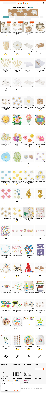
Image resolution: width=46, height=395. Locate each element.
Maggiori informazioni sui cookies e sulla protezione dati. (10, 388)
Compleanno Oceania (16, 375)
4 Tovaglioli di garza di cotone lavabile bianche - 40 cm (28, 70)
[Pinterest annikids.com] (5, 380)
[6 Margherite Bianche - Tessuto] (17, 101)
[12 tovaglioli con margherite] (28, 101)
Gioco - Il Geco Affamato (17, 310)
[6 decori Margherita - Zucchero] (5, 212)
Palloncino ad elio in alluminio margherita (5, 126)
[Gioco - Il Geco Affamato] (17, 304)
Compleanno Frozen (15, 370)
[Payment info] (17, 380)
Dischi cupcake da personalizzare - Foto (17, 347)
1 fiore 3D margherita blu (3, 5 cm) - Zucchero (5, 163)
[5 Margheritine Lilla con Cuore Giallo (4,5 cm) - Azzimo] (40, 156)
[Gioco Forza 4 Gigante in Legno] (28, 286)
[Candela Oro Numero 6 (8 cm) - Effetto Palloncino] (28, 193)
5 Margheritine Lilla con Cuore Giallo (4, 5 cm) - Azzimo (40, 163)
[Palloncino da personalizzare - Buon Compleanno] (17, 321)
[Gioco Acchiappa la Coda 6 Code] (40, 286)
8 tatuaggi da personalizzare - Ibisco (40, 328)
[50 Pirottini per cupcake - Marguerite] (17, 156)
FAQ (2, 367)
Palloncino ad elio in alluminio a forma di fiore (29, 126)
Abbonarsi (27, 393)
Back (2, 5)
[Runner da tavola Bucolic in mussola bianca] (28, 82)
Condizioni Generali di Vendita (5, 376)
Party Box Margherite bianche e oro (6, 33)
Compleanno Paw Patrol (27, 373)
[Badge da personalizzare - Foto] (5, 321)
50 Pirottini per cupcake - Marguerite (17, 163)
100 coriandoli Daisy (17, 88)
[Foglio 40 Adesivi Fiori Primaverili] (40, 212)
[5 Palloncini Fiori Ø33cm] (17, 138)
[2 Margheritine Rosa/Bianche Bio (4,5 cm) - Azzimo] (28, 156)
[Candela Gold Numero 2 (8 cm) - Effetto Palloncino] (40, 193)
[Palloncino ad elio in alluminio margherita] (5, 119)
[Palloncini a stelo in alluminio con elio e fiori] (17, 119)
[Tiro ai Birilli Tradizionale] (28, 268)
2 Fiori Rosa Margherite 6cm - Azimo (40, 145)
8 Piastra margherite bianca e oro (40, 32)
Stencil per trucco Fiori (40, 255)
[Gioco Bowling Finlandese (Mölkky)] (40, 268)
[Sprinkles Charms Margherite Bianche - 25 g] (28, 212)
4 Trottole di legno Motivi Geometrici (29, 256)
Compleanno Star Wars (27, 370)
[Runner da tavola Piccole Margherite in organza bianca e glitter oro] (40, 82)
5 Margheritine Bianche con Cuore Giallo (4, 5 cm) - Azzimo (28, 182)
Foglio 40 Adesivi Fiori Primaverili (40, 218)
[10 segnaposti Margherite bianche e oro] (40, 45)
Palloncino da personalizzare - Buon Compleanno (17, 328)
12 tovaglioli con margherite (28, 107)
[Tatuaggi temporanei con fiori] (17, 249)
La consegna (3, 366)
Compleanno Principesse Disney (17, 372)
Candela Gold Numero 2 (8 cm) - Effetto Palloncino (40, 200)
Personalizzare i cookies (4, 375)
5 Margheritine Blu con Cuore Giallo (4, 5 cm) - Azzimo (5, 182)
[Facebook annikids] (4, 380)
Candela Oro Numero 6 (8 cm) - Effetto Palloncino (29, 200)
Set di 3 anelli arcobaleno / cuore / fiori (29, 237)
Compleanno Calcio (26, 371)
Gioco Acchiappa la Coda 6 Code (40, 292)
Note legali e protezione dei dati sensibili (19, 388)
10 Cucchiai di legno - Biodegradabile (5, 70)
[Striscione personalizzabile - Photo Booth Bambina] (28, 318)
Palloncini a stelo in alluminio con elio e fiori (17, 126)
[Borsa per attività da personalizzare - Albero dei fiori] (40, 340)
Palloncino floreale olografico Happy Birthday (40, 126)
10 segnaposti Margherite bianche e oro (40, 51)
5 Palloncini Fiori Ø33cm (17, 144)
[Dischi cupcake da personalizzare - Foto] (17, 340)
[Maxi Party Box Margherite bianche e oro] (28, 26)
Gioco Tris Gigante (17, 292)
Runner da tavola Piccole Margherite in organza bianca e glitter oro (40, 89)
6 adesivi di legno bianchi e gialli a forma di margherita (6, 108)
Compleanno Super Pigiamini (28, 374)
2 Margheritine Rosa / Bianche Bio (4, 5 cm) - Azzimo (29, 163)
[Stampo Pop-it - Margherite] (17, 193)
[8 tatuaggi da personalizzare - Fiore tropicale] (5, 340)
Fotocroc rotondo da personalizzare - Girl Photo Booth (29, 347)
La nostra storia (3, 365)
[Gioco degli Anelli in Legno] (17, 268)
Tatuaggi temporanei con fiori (17, 255)
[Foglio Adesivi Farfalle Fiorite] (5, 230)
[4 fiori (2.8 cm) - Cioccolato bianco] (17, 212)
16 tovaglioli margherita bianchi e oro (17, 51)
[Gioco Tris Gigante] (17, 286)
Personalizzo (6, 390)
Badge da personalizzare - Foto (6, 327)
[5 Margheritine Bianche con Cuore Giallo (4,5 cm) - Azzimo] (28, 175)
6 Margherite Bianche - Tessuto (17, 107)
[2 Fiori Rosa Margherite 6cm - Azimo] (40, 138)
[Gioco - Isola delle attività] (5, 304)
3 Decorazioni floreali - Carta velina (28, 145)
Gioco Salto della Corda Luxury (6, 292)
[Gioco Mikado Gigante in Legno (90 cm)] (5, 268)
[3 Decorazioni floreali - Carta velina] (28, 138)
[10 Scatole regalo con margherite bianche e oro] (40, 101)
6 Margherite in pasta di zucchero (40, 181)
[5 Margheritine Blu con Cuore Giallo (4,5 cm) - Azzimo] (5, 175)
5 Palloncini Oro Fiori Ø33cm (5, 144)
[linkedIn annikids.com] (7, 380)
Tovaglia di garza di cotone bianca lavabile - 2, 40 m (40, 70)
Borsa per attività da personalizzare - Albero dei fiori (40, 347)
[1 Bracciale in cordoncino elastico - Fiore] (5, 249)
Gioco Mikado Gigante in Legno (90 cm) (6, 274)
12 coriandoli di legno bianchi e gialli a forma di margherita (6, 88)
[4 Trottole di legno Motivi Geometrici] (28, 249)
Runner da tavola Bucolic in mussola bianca (28, 88)
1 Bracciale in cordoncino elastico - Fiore (6, 256)
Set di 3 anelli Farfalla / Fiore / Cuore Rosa (17, 237)
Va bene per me (15, 390)
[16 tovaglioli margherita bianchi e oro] (17, 45)
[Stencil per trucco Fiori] (40, 249)
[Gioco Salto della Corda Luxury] (5, 286)
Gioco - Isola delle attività (6, 310)
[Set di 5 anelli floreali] (40, 230)
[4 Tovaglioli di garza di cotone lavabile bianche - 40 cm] (28, 63)
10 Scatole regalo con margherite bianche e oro (40, 108)
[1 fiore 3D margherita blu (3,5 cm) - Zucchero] (5, 156)
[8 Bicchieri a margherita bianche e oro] (5, 45)
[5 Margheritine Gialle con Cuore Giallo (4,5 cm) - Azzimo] (17, 175)
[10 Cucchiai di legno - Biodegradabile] (5, 63)
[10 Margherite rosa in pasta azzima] (5, 193)
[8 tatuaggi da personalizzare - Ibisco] (40, 321)
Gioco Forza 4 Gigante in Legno (29, 292)
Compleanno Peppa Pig (16, 374)
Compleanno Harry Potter (27, 375)
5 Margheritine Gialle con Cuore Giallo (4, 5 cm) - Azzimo (17, 182)
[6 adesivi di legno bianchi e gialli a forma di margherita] (5, 101)
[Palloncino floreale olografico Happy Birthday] (40, 119)
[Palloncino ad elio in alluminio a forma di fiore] (28, 119)
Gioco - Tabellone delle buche (29, 310)
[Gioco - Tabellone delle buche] (28, 304)
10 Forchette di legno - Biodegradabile (17, 70)
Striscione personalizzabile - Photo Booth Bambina (28, 321)
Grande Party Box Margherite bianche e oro (17, 33)
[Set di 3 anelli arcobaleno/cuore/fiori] (28, 230)
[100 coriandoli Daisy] (17, 82)
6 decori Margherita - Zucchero (6, 218)
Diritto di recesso (3, 374)
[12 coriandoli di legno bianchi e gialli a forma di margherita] (5, 82)
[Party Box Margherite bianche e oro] (5, 26)
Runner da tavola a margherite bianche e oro (29, 51)
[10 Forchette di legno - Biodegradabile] (17, 63)
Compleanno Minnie (15, 371)
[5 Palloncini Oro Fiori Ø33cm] (5, 138)
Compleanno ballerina (16, 373)
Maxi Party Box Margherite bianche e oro (29, 33)
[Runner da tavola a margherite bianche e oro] (28, 45)
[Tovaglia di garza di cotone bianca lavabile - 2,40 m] (40, 63)
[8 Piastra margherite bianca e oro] (40, 26)
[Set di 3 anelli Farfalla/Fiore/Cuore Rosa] (17, 230)
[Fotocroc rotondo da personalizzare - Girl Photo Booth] (28, 340)
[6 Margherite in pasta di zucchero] (40, 175)
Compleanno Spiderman (27, 372)
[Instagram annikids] (2, 380)
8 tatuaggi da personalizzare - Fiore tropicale (6, 347)
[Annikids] (23, 3)
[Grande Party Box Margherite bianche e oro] (17, 26)
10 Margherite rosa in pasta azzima (6, 200)
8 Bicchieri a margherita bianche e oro (6, 51)
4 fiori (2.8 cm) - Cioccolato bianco (17, 219)
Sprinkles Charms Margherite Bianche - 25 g (28, 219)
